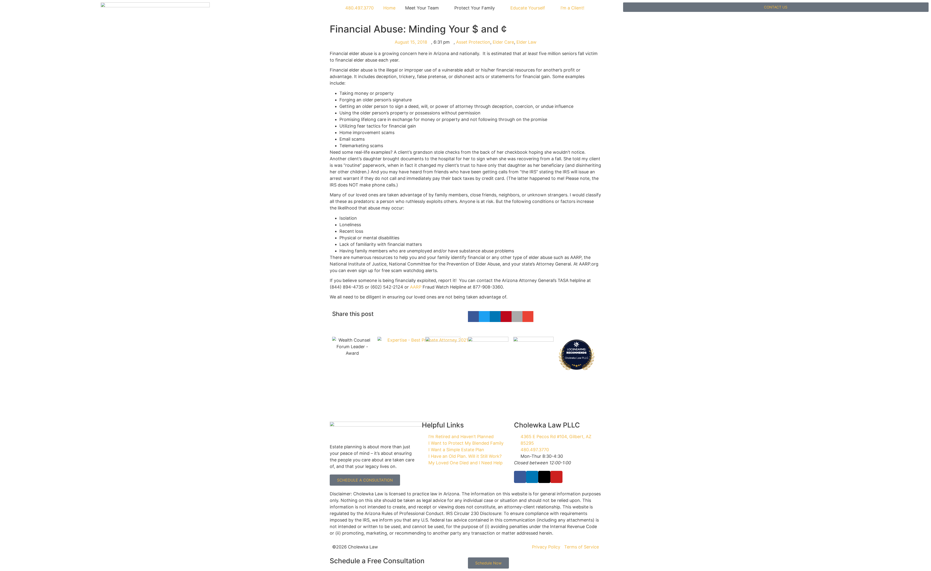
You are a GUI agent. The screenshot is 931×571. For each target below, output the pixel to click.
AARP (415, 287)
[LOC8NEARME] (576, 349)
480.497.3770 (359, 7)
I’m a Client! (572, 7)
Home (389, 7)
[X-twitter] (544, 477)
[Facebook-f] (520, 477)
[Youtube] (556, 477)
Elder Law (526, 42)
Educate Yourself (527, 7)
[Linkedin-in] (532, 477)
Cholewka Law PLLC (576, 358)
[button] (473, 316)
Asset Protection (473, 42)
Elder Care (503, 42)
